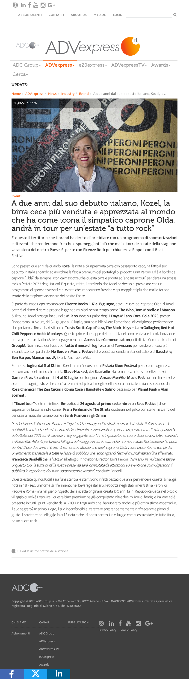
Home (16, 94)
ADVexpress (58, 65)
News (52, 94)
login (117, 15)
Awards (159, 65)
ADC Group (25, 65)
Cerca (19, 74)
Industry (67, 94)
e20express (92, 65)
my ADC (100, 15)
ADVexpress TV (49, 649)
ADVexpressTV (128, 65)
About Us (79, 15)
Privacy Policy (107, 630)
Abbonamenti (30, 15)
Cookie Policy (128, 630)
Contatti (56, 15)
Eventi (84, 94)
